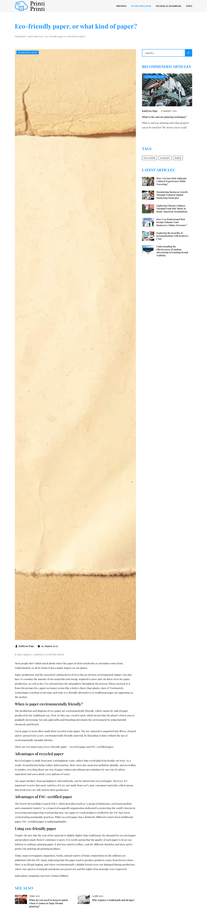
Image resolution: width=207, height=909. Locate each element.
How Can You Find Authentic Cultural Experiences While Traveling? (171, 181)
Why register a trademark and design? (113, 900)
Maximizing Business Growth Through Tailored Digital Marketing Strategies (172, 195)
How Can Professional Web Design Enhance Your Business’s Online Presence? (171, 222)
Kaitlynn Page (26, 646)
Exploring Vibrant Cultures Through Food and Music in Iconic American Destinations (171, 208)
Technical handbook (168, 6)
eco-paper (149, 158)
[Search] (188, 53)
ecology (165, 158)
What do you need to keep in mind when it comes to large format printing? (48, 903)
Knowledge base (141, 6)
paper (178, 158)
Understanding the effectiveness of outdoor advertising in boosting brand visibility (172, 251)
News (189, 6)
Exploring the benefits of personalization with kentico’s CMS (172, 236)
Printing (121, 6)
